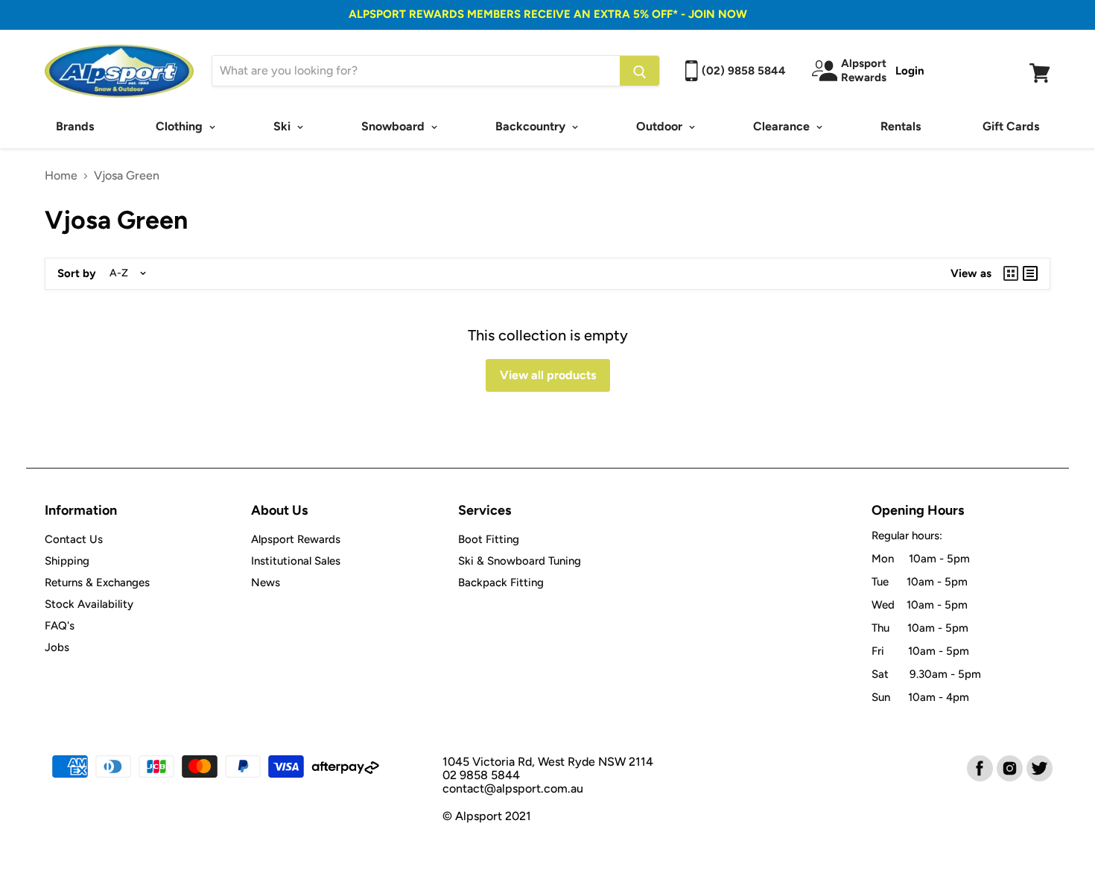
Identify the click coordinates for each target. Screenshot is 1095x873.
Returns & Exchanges (97, 582)
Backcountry (531, 126)
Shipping (67, 561)
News (265, 582)
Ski (283, 126)
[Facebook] (979, 767)
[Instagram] (1008, 767)
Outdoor (660, 126)
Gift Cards (1011, 126)
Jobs (57, 647)
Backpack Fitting (501, 582)
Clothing (181, 126)
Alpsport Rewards (295, 539)
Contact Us (74, 539)
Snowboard (394, 126)
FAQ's (59, 625)
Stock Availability (89, 604)
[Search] (639, 71)
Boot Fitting (488, 539)
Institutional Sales (295, 561)
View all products (548, 375)
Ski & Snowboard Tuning (519, 561)
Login (909, 70)
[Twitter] (1038, 767)
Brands (75, 126)
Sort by (76, 273)
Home (61, 175)
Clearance (783, 126)
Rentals (900, 126)
